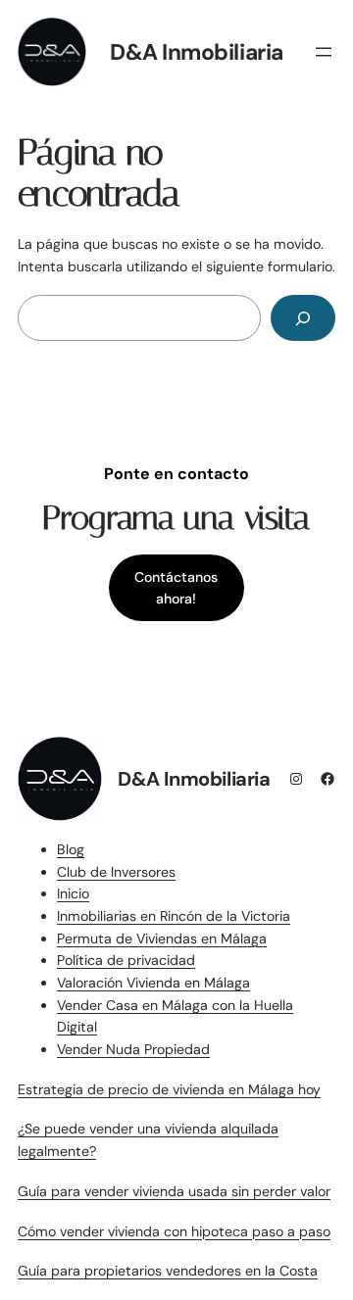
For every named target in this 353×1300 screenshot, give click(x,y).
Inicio (73, 893)
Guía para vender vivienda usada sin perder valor (174, 1191)
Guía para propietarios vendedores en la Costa (168, 1270)
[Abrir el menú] (323, 52)
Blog (70, 849)
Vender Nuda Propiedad (133, 1049)
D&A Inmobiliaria (196, 52)
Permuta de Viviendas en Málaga (162, 938)
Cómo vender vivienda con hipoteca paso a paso (174, 1231)
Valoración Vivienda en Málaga (153, 982)
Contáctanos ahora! (176, 588)
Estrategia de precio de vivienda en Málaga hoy (169, 1089)
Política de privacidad (126, 960)
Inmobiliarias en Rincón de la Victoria (173, 916)
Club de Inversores (116, 872)
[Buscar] (303, 318)
